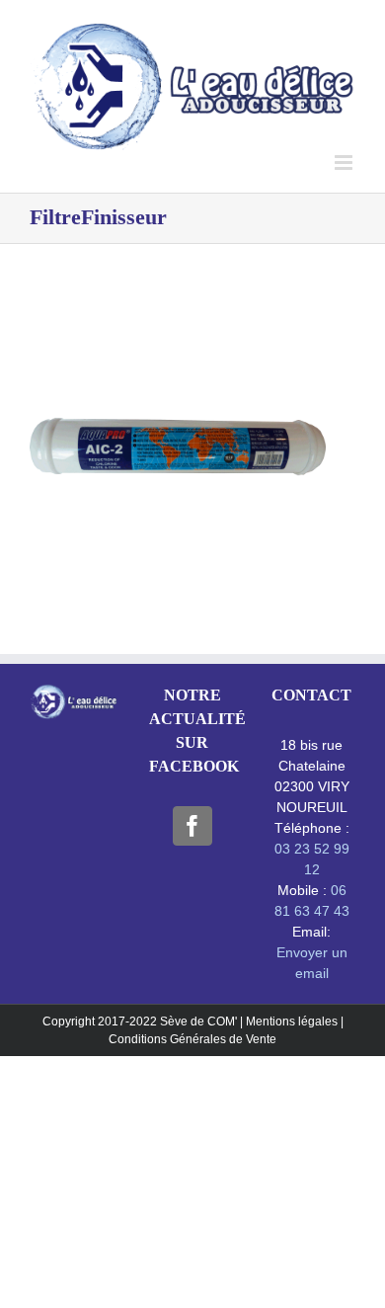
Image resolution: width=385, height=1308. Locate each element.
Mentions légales (292, 1021)
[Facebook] (192, 826)
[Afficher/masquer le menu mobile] (345, 162)
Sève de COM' (200, 1021)
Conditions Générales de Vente (192, 1039)
